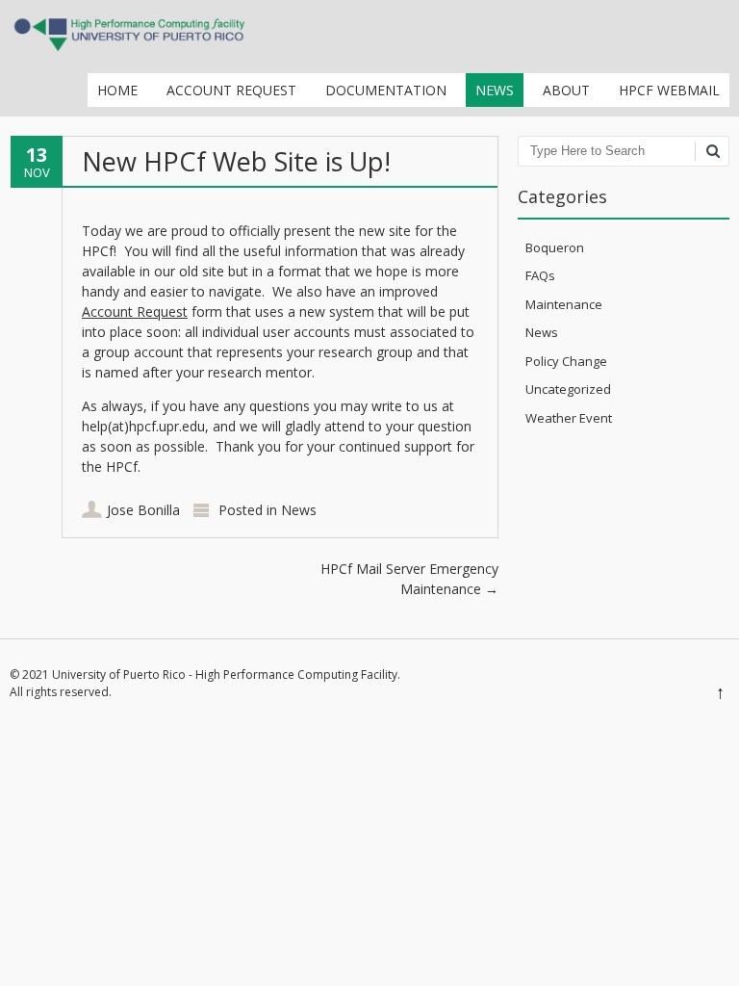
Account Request (231, 90)
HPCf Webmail (669, 90)
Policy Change (566, 361)
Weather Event (568, 418)
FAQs (540, 275)
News (494, 90)
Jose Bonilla (143, 510)
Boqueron (554, 247)
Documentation (385, 90)
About (566, 90)
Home (117, 90)
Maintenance (563, 304)
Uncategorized (568, 389)
